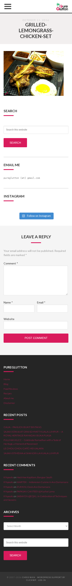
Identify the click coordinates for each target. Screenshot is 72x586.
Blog (6, 384)
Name (8, 302)
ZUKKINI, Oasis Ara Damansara (33, 486)
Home (7, 379)
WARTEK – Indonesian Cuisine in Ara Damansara (42, 482)
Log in (42, 580)
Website (9, 319)
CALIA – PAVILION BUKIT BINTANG (23, 427)
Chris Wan (28, 577)
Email (41, 302)
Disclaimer (9, 402)
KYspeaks (8, 477)
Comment (11, 263)
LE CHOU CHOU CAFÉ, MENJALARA (24, 448)
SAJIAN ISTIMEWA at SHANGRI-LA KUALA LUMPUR (31, 453)
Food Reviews (11, 388)
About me (9, 398)
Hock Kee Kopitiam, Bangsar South (34, 477)
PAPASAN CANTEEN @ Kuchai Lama (36, 491)
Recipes (8, 393)
